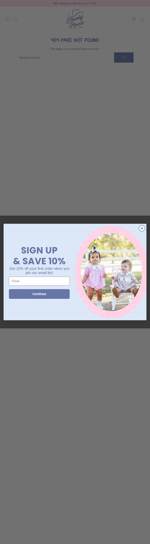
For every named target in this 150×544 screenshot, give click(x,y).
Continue (39, 294)
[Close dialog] (142, 228)
